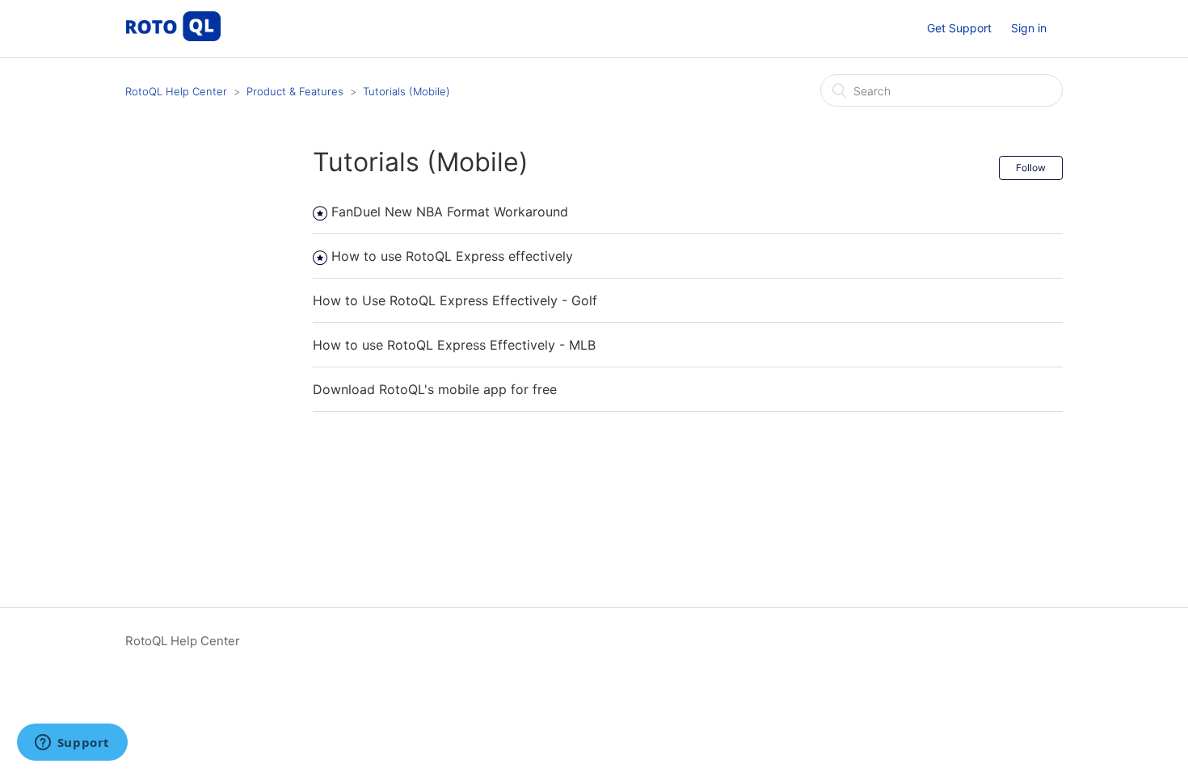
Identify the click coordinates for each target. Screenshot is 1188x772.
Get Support (959, 28)
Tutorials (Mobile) (406, 91)
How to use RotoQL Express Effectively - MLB (454, 345)
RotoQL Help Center (176, 91)
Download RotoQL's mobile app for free (435, 389)
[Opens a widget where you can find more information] (72, 744)
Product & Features (294, 91)
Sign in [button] (1029, 28)
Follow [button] (1031, 168)
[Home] (173, 36)
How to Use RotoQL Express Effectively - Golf (455, 300)
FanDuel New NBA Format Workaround (449, 211)
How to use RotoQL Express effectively (452, 256)
